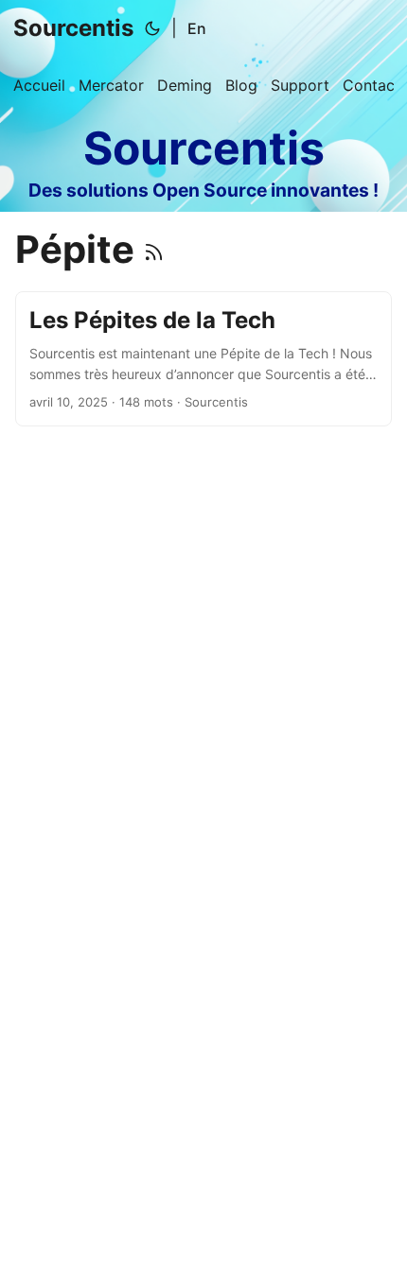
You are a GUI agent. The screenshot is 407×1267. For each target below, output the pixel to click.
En (196, 28)
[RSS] (154, 249)
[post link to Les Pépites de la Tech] (203, 358)
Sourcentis (73, 28)
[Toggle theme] (152, 28)
